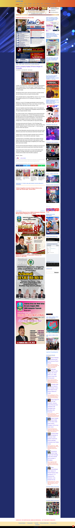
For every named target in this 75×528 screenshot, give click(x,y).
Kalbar (30, 5)
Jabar (42, 3)
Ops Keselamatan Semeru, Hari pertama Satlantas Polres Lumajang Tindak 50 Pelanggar (34, 179)
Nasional (43, 5)
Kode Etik (36, 523)
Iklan (25, 3)
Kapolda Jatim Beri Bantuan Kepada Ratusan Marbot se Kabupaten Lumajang (19, 178)
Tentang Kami (30, 523)
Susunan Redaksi (22, 523)
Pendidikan (49, 5)
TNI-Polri (30, 3)
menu (54, 5)
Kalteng (25, 5)
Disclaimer (37, 524)
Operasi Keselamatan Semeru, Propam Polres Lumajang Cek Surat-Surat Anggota (41, 178)
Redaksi (21, 3)
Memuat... (48, 206)
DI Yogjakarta (47, 3)
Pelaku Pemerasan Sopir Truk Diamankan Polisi (26, 178)
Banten (21, 5)
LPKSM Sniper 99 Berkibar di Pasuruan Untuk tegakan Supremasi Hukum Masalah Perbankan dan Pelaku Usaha (53, 439)
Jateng (38, 3)
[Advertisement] (52, 281)
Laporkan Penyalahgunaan (52, 352)
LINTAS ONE (19, 1)
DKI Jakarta (53, 3)
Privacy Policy (53, 523)
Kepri (34, 5)
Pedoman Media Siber (44, 523)
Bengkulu (38, 5)
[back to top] (73, 526)
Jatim (34, 3)
